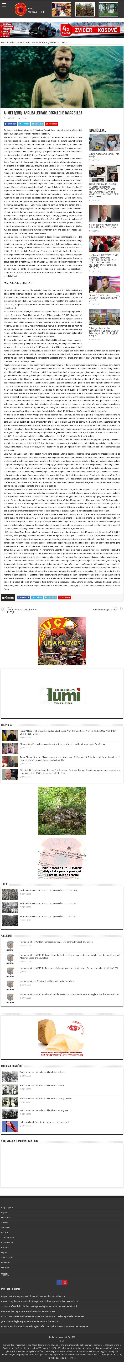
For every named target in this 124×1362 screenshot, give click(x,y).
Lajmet (4, 1212)
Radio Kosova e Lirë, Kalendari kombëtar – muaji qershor (46, 1098)
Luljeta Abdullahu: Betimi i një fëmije (104, 155)
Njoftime (5, 1267)
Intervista (5, 1227)
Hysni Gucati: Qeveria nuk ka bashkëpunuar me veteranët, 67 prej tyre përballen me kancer (42, 1316)
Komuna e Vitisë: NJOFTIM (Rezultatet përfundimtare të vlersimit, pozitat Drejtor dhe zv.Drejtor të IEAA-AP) (69, 968)
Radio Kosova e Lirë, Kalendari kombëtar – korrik (42, 1085)
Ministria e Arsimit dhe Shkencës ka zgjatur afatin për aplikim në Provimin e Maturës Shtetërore (44, 1326)
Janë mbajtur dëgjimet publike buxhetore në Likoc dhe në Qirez (30, 1321)
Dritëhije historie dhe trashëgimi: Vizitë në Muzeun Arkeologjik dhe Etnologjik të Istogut (104, 332)
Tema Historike (8, 1237)
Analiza (4, 1222)
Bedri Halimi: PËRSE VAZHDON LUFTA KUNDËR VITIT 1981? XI (48, 903)
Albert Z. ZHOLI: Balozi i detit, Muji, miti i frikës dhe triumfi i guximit (104, 298)
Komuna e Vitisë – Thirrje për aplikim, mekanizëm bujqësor (47, 981)
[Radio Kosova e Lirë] (62, 9)
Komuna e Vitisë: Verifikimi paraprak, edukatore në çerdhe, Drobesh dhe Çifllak (56, 942)
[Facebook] (59, 1282)
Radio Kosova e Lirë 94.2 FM (62, 1337)
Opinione (5, 1262)
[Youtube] (64, 1282)
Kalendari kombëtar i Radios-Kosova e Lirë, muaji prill (44, 1122)
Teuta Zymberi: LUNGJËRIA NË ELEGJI (22, 610)
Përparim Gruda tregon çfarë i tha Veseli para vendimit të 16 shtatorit (33, 1296)
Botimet (5, 1247)
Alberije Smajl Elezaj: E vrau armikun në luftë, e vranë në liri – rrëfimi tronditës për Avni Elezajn (62, 744)
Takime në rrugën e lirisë (105, 608)
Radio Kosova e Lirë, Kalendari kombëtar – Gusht (42, 1072)
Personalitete (7, 1242)
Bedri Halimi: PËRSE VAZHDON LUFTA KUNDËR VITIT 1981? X (47, 916)
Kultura (13, 42)
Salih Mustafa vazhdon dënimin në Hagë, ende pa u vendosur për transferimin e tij (39, 1306)
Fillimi (5, 42)
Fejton (4, 1252)
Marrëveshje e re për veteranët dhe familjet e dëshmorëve (28, 1311)
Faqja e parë (7, 1207)
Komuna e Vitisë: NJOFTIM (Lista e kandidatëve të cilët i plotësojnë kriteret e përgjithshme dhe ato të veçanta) (70, 994)
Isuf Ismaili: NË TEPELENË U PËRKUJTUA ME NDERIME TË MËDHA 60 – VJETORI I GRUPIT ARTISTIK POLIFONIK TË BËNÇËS (103, 261)
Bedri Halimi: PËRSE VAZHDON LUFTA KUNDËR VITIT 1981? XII (48, 890)
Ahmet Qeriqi (7, 1257)
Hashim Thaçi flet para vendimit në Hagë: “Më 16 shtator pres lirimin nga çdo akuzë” (39, 1301)
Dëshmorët (6, 1217)
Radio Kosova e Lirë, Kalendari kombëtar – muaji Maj (44, 1110)
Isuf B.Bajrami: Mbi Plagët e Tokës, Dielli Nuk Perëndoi (103, 225)
